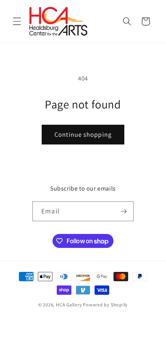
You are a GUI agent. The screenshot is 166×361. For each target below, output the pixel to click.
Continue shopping (83, 134)
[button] (17, 21)
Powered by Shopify (105, 305)
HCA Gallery (69, 305)
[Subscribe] (123, 211)
